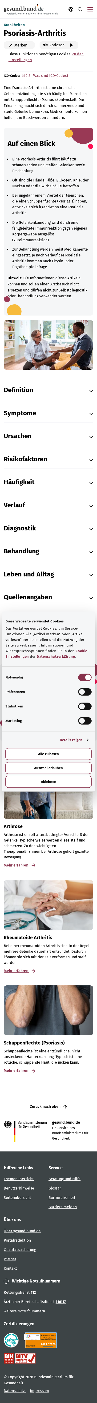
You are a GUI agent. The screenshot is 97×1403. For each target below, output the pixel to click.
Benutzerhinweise (19, 1188)
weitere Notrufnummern (24, 1311)
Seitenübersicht (17, 1197)
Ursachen (18, 436)
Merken (20, 45)
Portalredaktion (17, 1240)
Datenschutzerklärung (56, 656)
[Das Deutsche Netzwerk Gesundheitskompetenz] (41, 1340)
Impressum (39, 1391)
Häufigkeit (19, 482)
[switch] (85, 692)
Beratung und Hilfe (64, 1179)
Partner (10, 1259)
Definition (18, 390)
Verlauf (14, 505)
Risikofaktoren (25, 459)
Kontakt (10, 1268)
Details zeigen (71, 740)
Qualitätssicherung (20, 1249)
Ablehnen (48, 782)
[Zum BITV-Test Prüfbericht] (20, 1358)
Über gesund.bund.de (22, 1231)
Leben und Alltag (29, 574)
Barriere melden (62, 1207)
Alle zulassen (48, 754)
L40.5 (26, 75)
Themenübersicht (19, 1179)
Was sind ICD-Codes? (50, 75)
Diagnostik (20, 528)
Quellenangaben (28, 597)
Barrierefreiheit (61, 1197)
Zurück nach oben (45, 1106)
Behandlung (21, 551)
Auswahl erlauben (48, 768)
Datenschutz (15, 1391)
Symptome (20, 413)
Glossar (54, 1188)
